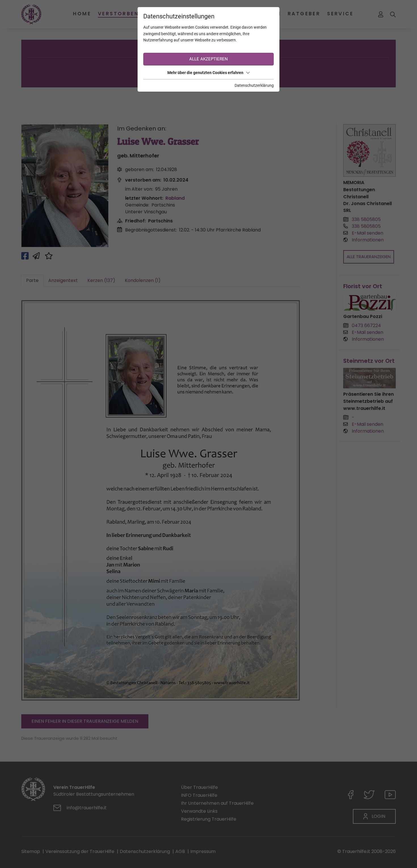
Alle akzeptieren (208, 59)
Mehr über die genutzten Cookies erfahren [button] (205, 72)
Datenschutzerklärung (254, 85)
